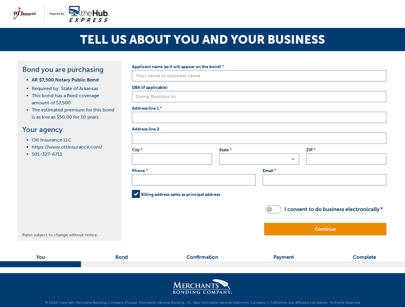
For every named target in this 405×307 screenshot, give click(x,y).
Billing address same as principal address (180, 194)
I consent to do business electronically (332, 209)
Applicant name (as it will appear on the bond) (176, 66)
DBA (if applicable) (150, 87)
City (136, 149)
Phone (138, 170)
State (224, 149)
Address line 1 (145, 108)
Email (268, 170)
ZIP (309, 149)
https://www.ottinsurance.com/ (67, 147)
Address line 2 (145, 129)
